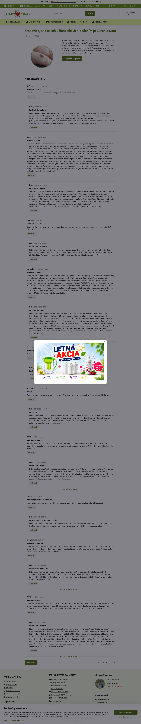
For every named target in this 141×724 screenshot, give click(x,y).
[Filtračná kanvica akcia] (70, 380)
